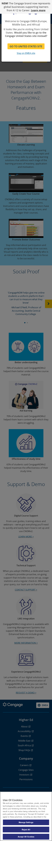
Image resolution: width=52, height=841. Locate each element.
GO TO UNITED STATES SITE (26, 46)
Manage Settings (26, 822)
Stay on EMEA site (26, 53)
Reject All (26, 829)
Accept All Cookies (26, 836)
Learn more (38, 10)
